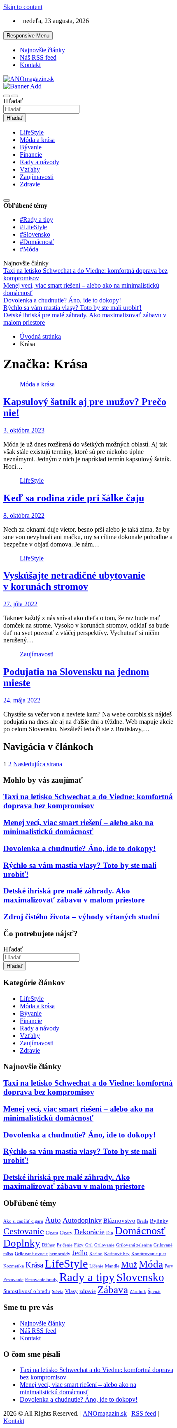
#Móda (29, 249)
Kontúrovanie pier (148, 1253)
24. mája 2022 (21, 700)
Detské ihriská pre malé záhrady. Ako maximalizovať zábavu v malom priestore (73, 895)
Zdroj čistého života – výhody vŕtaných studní (81, 916)
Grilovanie (104, 1245)
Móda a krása (37, 139)
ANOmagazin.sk (105, 1413)
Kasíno (95, 1253)
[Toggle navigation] (6, 96)
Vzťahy (30, 169)
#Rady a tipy (36, 219)
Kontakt (30, 64)
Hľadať (13, 101)
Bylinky (159, 1221)
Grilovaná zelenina (134, 1245)
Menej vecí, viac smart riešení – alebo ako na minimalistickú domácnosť (78, 827)
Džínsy (48, 1245)
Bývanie (31, 147)
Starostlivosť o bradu (26, 1291)
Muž (129, 1265)
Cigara (52, 1232)
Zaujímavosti (37, 176)
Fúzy (79, 1245)
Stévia (57, 1291)
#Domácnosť (37, 241)
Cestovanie (23, 1231)
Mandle (112, 1266)
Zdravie (30, 184)
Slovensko (140, 1277)
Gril (89, 1245)
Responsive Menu (28, 36)
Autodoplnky (82, 1220)
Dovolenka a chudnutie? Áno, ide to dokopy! (79, 848)
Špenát (154, 1291)
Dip (109, 1232)
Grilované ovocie (31, 1253)
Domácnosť (140, 1231)
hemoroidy (59, 1253)
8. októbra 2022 (23, 515)
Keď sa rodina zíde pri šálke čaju (73, 498)
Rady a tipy (87, 1277)
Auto (53, 1220)
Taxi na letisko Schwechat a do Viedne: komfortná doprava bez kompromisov (88, 801)
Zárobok (138, 1291)
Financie (31, 154)
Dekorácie (89, 1232)
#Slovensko (35, 234)
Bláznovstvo (119, 1220)
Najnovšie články (42, 50)
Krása (34, 1265)
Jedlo (80, 1253)
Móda (151, 1264)
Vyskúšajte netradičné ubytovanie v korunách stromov (74, 581)
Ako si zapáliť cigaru (23, 1221)
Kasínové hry (117, 1253)
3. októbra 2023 (23, 430)
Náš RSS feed (38, 57)
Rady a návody (39, 161)
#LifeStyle (33, 226)
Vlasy (71, 1291)
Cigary (66, 1232)
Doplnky (21, 1243)
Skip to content (22, 6)
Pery (169, 1266)
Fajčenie (64, 1245)
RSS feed (143, 1413)
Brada (142, 1221)
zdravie (87, 1291)
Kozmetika (13, 1266)
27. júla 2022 (20, 603)
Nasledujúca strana (37, 764)
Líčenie (96, 1266)
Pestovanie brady (41, 1279)
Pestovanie (13, 1279)
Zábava (113, 1289)
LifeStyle (32, 132)
